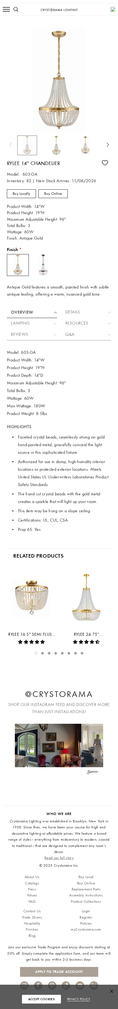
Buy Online (53, 193)
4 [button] (55, 653)
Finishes (32, 929)
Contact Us (32, 911)
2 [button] (42, 653)
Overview (22, 312)
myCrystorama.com (86, 929)
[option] (30, 145)
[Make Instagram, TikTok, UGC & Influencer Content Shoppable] (93, 772)
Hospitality (32, 923)
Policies (86, 923)
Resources (76, 323)
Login (86, 911)
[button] (59, 745)
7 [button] (75, 653)
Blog (32, 935)
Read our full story (59, 857)
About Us (32, 877)
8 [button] (82, 653)
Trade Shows (32, 917)
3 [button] (49, 653)
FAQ (32, 901)
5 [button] (62, 653)
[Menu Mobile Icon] (6, 9)
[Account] (112, 9)
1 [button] (36, 653)
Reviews (19, 334)
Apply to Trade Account (59, 971)
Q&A (70, 334)
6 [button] (69, 653)
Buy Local (86, 877)
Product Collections (86, 901)
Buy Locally (21, 193)
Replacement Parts (86, 889)
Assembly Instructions (86, 895)
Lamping (20, 323)
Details (72, 312)
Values (32, 895)
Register (86, 917)
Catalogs (32, 883)
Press (32, 889)
